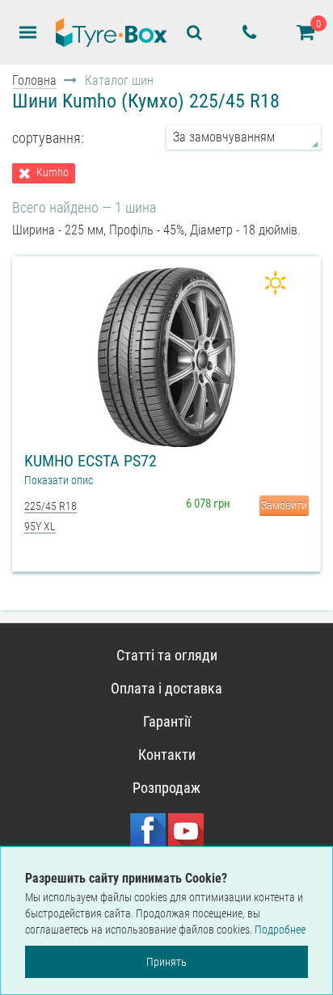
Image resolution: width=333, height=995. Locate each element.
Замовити (284, 505)
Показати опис (58, 480)
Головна (34, 80)
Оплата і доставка (166, 688)
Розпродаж (166, 787)
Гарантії (167, 721)
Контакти (167, 754)
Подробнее (280, 929)
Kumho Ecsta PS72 (90, 460)
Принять (166, 961)
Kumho (52, 173)
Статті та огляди (166, 655)
